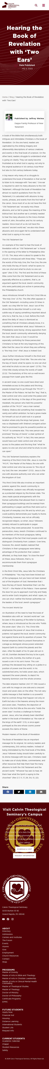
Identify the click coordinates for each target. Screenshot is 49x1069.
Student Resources (10, 1047)
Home (5, 97)
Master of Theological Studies (15, 986)
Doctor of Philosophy (11, 996)
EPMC (5, 1002)
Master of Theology (10, 990)
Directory (6, 931)
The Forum (7, 940)
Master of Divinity (10, 972)
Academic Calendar (11, 1041)
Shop (4, 962)
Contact (5, 959)
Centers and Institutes (12, 937)
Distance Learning (10, 1021)
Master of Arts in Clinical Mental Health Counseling (19, 982)
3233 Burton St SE (10, 911)
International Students (12, 1025)
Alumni (5, 947)
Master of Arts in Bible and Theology (18, 975)
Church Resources (10, 956)
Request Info (8, 1031)
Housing (6, 1018)
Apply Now (7, 1012)
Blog (12, 97)
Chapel (5, 1044)
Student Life (7, 1028)
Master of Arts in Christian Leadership (19, 978)
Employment (8, 953)
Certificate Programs (11, 999)
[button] (36, 5)
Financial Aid (8, 1015)
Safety (5, 1050)
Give (4, 950)
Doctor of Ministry (10, 993)
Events (5, 943)
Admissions (7, 934)
